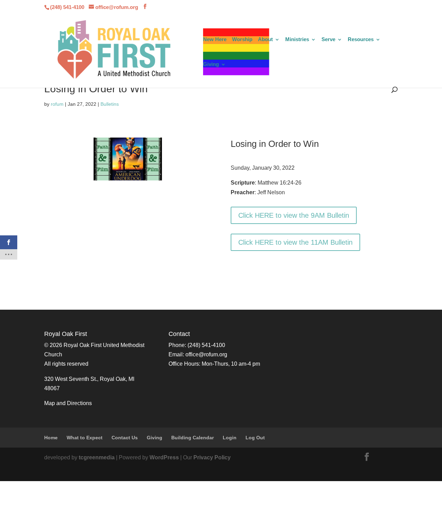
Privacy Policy (212, 457)
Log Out (255, 437)
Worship (242, 39)
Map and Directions (68, 403)
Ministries (297, 39)
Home (51, 437)
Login (230, 437)
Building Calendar (192, 437)
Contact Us (125, 437)
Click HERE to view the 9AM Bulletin (293, 215)
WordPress (164, 457)
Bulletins (109, 104)
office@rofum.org (206, 354)
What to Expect (85, 437)
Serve (328, 39)
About (265, 39)
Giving (211, 64)
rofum (57, 104)
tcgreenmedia (97, 457)
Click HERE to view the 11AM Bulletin (295, 242)
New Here (215, 39)
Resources (361, 39)
